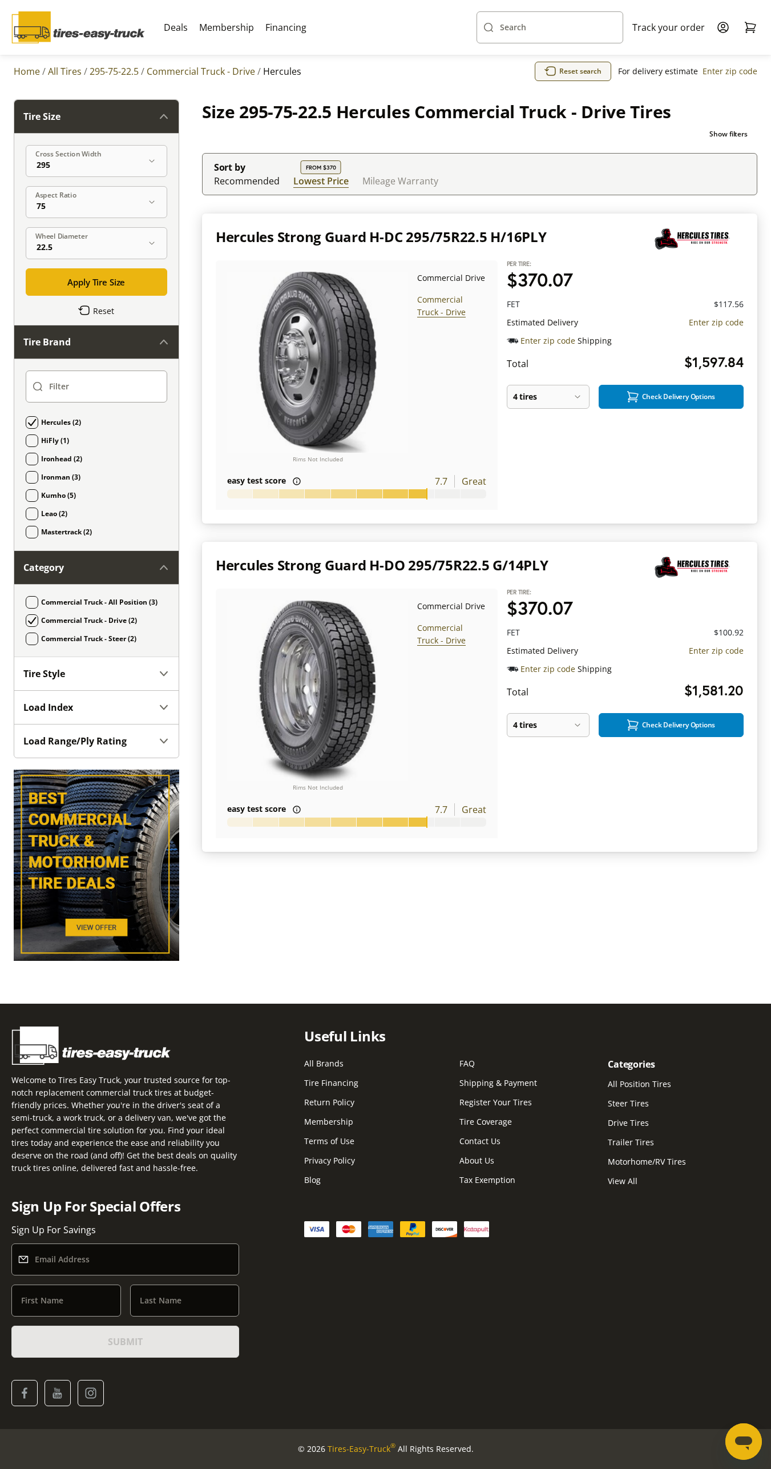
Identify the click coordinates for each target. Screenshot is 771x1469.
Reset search (580, 71)
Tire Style (44, 673)
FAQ (467, 1063)
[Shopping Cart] (750, 27)
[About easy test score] (296, 481)
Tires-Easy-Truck (361, 1448)
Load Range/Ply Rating (75, 741)
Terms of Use (329, 1141)
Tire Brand (47, 342)
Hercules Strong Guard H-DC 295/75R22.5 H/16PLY (381, 236)
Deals (176, 27)
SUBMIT (125, 1341)
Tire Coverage (485, 1121)
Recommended (247, 181)
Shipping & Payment (498, 1082)
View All (622, 1181)
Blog (312, 1179)
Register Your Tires (495, 1102)
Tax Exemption (487, 1179)
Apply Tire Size (96, 282)
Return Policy (329, 1102)
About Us (476, 1160)
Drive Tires (628, 1122)
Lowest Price (321, 180)
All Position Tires (639, 1083)
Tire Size (41, 116)
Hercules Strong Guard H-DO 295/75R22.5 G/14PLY (382, 565)
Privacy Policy (329, 1160)
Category (43, 567)
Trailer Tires (631, 1142)
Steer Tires (628, 1103)
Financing (285, 27)
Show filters (728, 134)
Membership (226, 27)
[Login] (723, 27)
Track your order (668, 27)
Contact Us (479, 1141)
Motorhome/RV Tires (647, 1161)
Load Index (48, 707)
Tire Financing (331, 1082)
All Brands (324, 1063)
